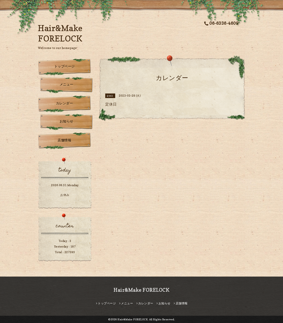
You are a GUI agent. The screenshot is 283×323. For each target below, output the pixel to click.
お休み (64, 195)
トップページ (64, 66)
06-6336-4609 (223, 23)
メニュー (66, 84)
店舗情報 (64, 140)
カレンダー (64, 103)
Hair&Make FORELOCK (141, 290)
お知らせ (66, 121)
